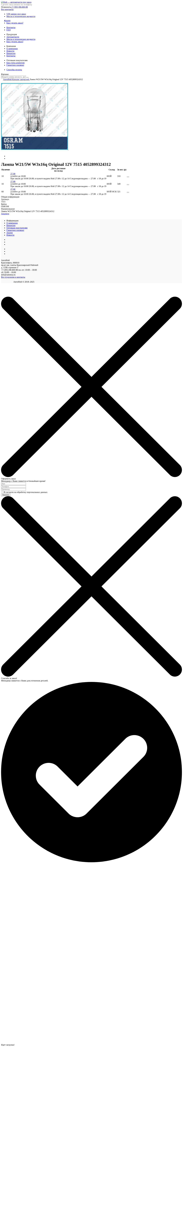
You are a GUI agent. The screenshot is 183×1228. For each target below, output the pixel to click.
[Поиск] (27, 77)
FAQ (8, 30)
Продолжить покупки (10, 295)
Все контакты (7, 9)
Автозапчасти (12, 37)
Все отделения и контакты (13, 277)
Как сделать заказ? (14, 23)
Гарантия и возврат (15, 65)
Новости (10, 51)
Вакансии (10, 53)
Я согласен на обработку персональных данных (25, 492)
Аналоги (5, 214)
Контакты (10, 27)
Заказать (5, 495)
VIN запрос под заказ (16, 14)
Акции (8, 20)
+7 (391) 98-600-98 (19, 7)
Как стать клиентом (15, 63)
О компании (12, 48)
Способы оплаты (14, 70)
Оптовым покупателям (16, 228)
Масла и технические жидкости (20, 16)
